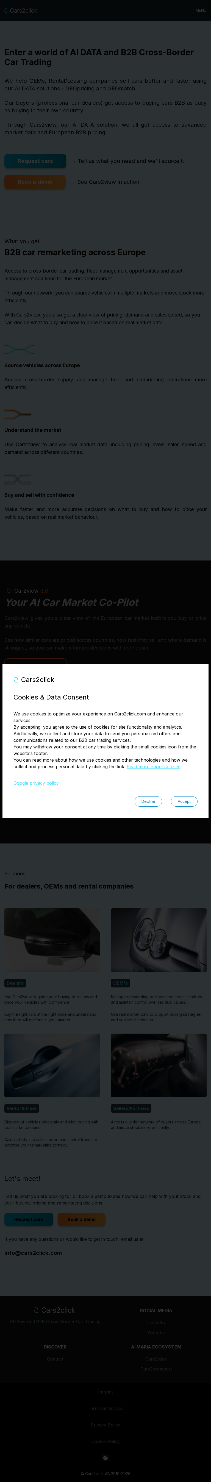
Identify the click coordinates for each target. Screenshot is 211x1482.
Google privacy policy (36, 783)
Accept (184, 801)
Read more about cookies (153, 766)
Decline (148, 801)
